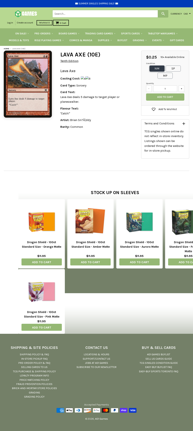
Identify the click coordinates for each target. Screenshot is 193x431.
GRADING (138, 40)
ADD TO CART (41, 262)
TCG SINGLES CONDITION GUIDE (159, 363)
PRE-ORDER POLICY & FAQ (34, 363)
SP (173, 68)
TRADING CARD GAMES (99, 33)
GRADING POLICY (34, 396)
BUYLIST (122, 40)
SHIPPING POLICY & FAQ (34, 354)
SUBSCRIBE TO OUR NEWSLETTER (96, 367)
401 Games (101, 418)
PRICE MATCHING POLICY (34, 380)
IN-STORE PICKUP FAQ (34, 358)
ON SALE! (20, 33)
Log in (10, 22)
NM (157, 68)
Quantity (150, 83)
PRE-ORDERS (42, 33)
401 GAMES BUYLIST (158, 354)
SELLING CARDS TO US (34, 367)
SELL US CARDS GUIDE (159, 358)
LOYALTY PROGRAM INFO (34, 375)
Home (6, 49)
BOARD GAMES (68, 33)
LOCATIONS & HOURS (96, 354)
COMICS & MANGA (80, 40)
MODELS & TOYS (19, 40)
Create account (25, 22)
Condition (150, 63)
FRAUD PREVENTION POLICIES (34, 384)
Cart (63, 23)
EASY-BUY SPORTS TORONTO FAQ (158, 371)
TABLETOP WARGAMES (161, 33)
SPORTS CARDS (130, 33)
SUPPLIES (103, 40)
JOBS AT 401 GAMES (96, 363)
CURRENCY (176, 13)
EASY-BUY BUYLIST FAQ (158, 367)
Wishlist (44, 22)
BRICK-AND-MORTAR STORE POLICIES (34, 388)
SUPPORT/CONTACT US (96, 358)
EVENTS (157, 40)
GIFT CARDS (177, 40)
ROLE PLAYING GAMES (47, 40)
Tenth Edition (69, 61)
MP (165, 75)
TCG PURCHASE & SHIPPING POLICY (34, 371)
